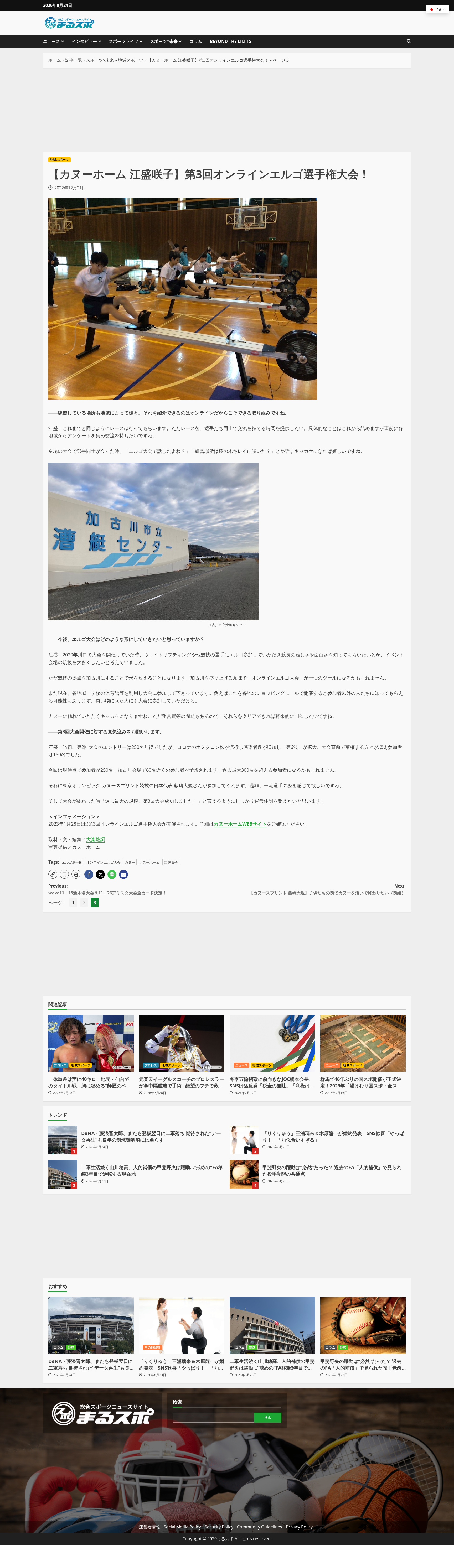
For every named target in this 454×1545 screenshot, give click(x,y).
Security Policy (219, 1527)
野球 (71, 1347)
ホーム (54, 60)
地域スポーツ (130, 60)
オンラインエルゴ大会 (103, 862)
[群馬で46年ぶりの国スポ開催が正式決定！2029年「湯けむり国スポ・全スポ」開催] (363, 1043)
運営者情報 (149, 1527)
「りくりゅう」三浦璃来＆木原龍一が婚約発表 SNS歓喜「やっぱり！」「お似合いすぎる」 (244, 1140)
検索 (177, 1402)
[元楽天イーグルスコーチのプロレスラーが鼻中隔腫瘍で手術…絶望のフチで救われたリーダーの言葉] (181, 1043)
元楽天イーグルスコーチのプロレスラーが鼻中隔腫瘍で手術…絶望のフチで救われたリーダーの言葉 (181, 1082)
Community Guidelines (259, 1527)
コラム (195, 41)
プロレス (60, 1065)
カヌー (130, 862)
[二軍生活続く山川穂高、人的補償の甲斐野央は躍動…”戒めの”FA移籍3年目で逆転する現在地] (272, 1325)
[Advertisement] (227, 110)
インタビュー (84, 41)
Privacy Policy (299, 1527)
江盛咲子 (171, 862)
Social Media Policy (182, 1527)
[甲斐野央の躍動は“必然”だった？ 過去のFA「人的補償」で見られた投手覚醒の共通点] (363, 1325)
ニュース (51, 41)
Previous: (107, 889)
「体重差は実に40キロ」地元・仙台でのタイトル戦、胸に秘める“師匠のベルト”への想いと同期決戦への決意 (89, 1082)
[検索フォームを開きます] (409, 41)
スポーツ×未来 (164, 41)
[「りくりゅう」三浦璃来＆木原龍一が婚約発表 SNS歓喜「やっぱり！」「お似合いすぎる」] (181, 1325)
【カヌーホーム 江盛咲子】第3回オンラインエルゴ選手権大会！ (208, 60)
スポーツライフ (123, 41)
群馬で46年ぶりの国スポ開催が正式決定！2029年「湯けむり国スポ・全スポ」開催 (360, 1082)
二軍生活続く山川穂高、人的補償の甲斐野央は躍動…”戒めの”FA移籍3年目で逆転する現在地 (62, 1174)
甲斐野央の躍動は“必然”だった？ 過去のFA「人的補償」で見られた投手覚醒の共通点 (244, 1174)
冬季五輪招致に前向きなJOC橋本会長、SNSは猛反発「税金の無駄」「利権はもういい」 (272, 1082)
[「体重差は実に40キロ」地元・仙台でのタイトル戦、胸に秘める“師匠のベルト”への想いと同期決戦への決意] (91, 1043)
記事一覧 (73, 60)
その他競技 (153, 1347)
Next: (327, 889)
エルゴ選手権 (72, 862)
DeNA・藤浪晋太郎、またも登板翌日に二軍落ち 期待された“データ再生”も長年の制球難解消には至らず (62, 1140)
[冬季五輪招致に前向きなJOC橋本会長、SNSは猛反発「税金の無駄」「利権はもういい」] (272, 1043)
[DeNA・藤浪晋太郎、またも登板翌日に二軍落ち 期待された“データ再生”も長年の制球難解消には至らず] (91, 1325)
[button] (52, 874)
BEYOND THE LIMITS (230, 41)
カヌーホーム (149, 862)
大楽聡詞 (95, 839)
